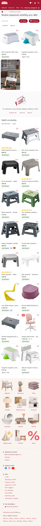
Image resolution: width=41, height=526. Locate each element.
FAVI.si (30, 521)
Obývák (20, 426)
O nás (7, 477)
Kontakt (7, 457)
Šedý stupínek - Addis (9, 274)
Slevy (33, 443)
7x (31, 210)
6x (11, 148)
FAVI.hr (28, 518)
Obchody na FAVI (10, 479)
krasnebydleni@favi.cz (14, 454)
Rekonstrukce (20, 410)
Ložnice (33, 426)
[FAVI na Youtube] (13, 468)
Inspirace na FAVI (10, 485)
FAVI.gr (25, 521)
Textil (17, 7)
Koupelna (7, 426)
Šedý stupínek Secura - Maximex (13, 150)
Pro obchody (9, 490)
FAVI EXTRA (8, 493)
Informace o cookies (11, 498)
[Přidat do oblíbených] (37, 253)
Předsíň (20, 443)
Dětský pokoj (7, 443)
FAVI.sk (5, 518)
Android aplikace (12, 506)
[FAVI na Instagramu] (9, 468)
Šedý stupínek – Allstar (9, 212)
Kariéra (7, 460)
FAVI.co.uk (12, 521)
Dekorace (11, 7)
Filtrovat (35, 21)
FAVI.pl (11, 518)
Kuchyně (34, 410)
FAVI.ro (16, 518)
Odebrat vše (13, 112)
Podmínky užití (10, 495)
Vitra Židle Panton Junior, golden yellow (15, 305)
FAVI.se (5, 521)
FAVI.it (34, 518)
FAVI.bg (19, 521)
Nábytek (4, 7)
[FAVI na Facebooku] (6, 468)
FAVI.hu (23, 518)
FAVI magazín (9, 487)
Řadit (24, 21)
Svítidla (7, 410)
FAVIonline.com (8, 512)
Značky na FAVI (10, 482)
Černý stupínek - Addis (9, 181)
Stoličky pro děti (15, 12)
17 (18, 160)
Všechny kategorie (30, 8)
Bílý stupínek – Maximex (30, 274)
